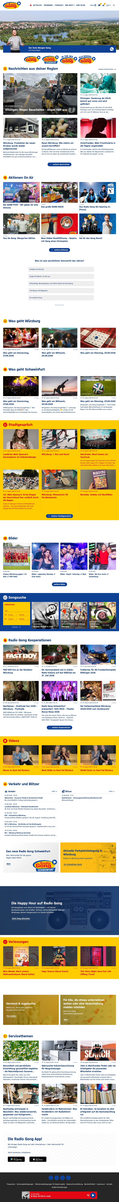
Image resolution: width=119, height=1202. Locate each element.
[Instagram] (56, 1177)
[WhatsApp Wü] (68, 1177)
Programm (48, 5)
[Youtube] (62, 1177)
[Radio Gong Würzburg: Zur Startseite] (12, 5)
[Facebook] (50, 1177)
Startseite (31, 5)
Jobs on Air (80, 5)
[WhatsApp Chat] (112, 49)
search (114, 5)
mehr (54, 791)
